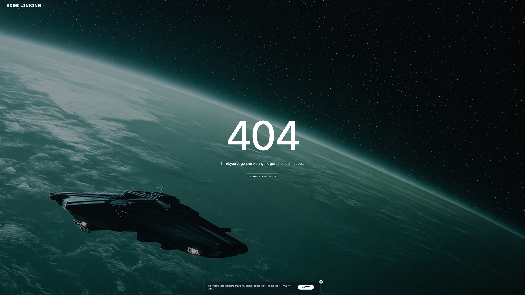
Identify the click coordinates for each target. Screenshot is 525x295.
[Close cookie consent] (321, 282)
